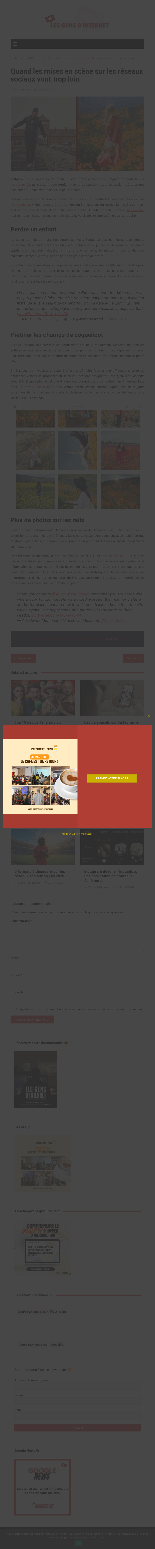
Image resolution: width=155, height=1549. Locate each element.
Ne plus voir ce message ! (77, 834)
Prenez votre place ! (112, 778)
